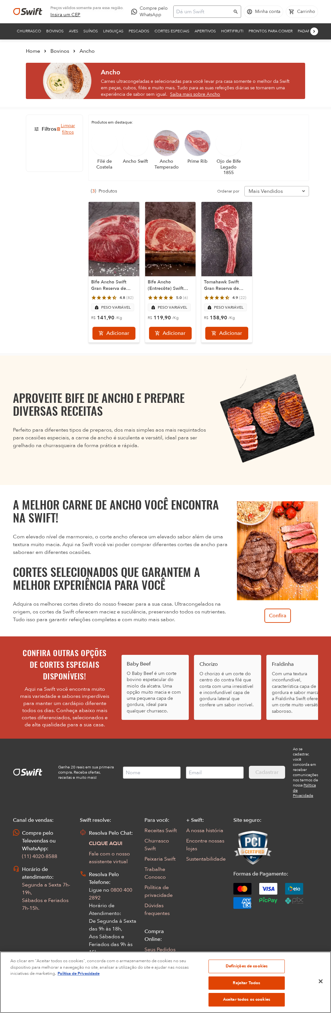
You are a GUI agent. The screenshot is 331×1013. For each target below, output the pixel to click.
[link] (65, 15)
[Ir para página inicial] (28, 12)
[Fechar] (321, 981)
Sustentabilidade (206, 859)
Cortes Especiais (172, 31)
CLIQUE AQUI (106, 843)
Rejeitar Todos (246, 983)
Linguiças (113, 31)
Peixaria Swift (160, 859)
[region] (165, 982)
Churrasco (29, 31)
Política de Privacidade (79, 973)
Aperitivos (205, 31)
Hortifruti (232, 31)
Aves (73, 31)
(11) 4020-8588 (39, 856)
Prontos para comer (271, 31)
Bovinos (55, 31)
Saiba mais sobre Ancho (195, 94)
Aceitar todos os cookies (246, 999)
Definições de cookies (247, 966)
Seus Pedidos (160, 949)
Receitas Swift (160, 830)
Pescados (139, 31)
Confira (277, 615)
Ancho (87, 51)
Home (33, 51)
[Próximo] (314, 31)
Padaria (306, 31)
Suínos (90, 31)
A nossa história (204, 830)
